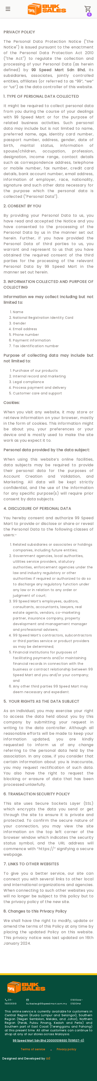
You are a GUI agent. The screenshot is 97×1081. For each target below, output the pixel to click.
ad (48, 1058)
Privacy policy (66, 1049)
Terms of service (33, 1049)
